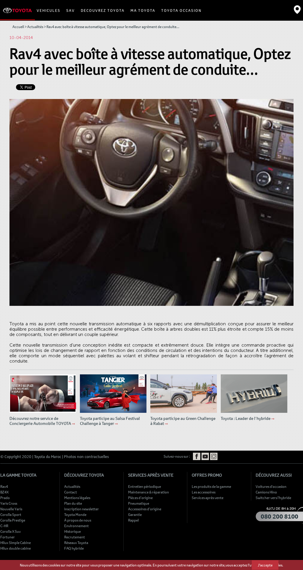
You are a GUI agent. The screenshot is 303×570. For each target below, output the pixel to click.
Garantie (135, 514)
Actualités (35, 26)
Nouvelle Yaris (11, 508)
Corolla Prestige (12, 520)
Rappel (133, 520)
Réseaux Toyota (76, 542)
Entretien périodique (144, 486)
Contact (70, 492)
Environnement (76, 525)
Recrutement (74, 537)
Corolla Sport (10, 514)
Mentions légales (77, 497)
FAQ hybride (74, 548)
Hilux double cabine (15, 548)
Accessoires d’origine (144, 508)
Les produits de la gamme (211, 486)
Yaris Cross (8, 503)
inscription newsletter (81, 508)
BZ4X (4, 492)
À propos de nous (77, 520)
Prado (5, 497)
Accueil (18, 26)
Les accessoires (203, 492)
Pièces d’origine (140, 497)
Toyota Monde (75, 514)
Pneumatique (138, 503)
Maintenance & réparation (148, 492)
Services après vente (207, 497)
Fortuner (7, 537)
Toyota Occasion (181, 10)
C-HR (4, 525)
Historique (72, 531)
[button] (48, 10)
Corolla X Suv (10, 531)
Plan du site (73, 503)
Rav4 (4, 486)
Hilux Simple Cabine (15, 542)
